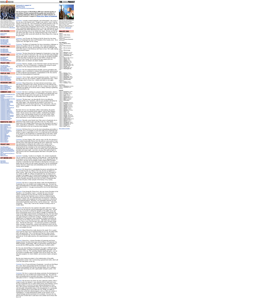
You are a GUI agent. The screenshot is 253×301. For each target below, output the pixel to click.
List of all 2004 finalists (5, 147)
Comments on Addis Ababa (6, 100)
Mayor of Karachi (4, 133)
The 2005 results (4, 65)
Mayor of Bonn (3, 128)
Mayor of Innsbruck (4, 132)
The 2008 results (4, 49)
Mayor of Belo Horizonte (5, 127)
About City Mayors (4, 162)
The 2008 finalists (4, 51)
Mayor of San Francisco (5, 80)
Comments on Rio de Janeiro (7, 112)
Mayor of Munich (4, 137)
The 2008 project (4, 50)
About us (2, 34)
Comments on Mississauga (6, 111)
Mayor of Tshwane (4, 140)
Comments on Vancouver (6, 118)
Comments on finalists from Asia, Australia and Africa (7, 99)
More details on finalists (64, 128)
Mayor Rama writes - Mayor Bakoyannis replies (6, 69)
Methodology (3, 58)
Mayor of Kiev (3, 134)
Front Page (3, 160)
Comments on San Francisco (7, 116)
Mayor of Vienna (4, 89)
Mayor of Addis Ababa (5, 124)
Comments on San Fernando (7, 115)
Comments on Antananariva (6, 102)
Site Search (3, 161)
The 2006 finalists (4, 59)
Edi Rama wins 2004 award (6, 149)
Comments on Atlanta (5, 104)
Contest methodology (5, 66)
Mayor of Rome (3, 139)
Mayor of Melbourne (4, 135)
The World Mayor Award (5, 52)
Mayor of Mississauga (5, 78)
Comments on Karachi (5, 108)
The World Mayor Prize (5, 44)
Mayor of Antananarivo (5, 125)
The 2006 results (4, 57)
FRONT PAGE (3, 33)
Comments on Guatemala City (7, 107)
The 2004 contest (4, 146)
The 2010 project (4, 40)
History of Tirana (4, 155)
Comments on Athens (5, 103)
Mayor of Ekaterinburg (5, 129)
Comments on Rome (5, 114)
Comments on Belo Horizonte (7, 105)
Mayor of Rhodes (4, 138)
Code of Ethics (3, 42)
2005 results (12, 27)
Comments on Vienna (5, 119)
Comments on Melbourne (6, 110)
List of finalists (3, 67)
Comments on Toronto (5, 117)
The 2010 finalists (4, 41)
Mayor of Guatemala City (6, 76)
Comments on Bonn (4, 106)
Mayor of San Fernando (5, 79)
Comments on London (5, 109)
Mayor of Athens (4, 75)
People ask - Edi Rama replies (7, 150)
